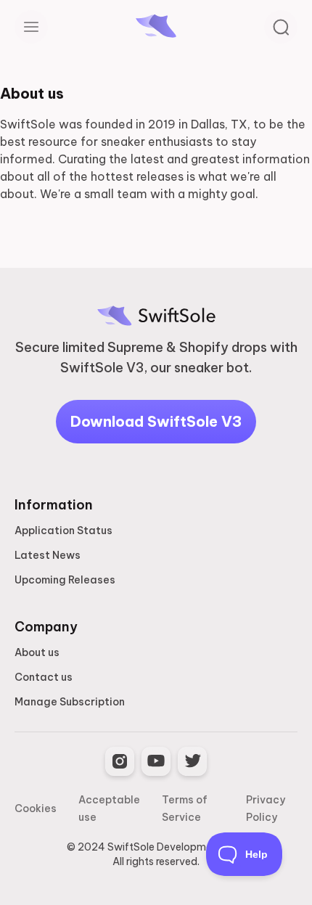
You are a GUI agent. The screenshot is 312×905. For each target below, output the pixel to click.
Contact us (44, 677)
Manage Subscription (70, 701)
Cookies (36, 808)
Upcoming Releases (65, 579)
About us (37, 652)
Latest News (48, 555)
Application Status (63, 530)
